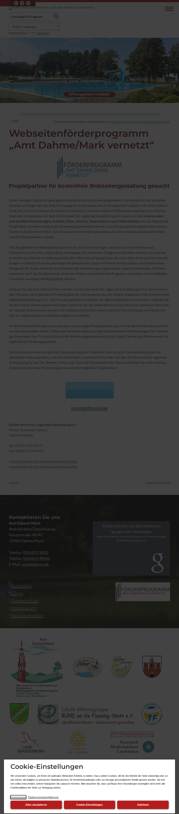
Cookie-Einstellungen (89, 804)
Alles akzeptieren (36, 804)
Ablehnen (143, 804)
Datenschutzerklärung (43, 797)
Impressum (18, 797)
